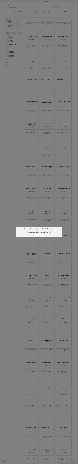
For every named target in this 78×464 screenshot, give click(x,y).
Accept (39, 234)
